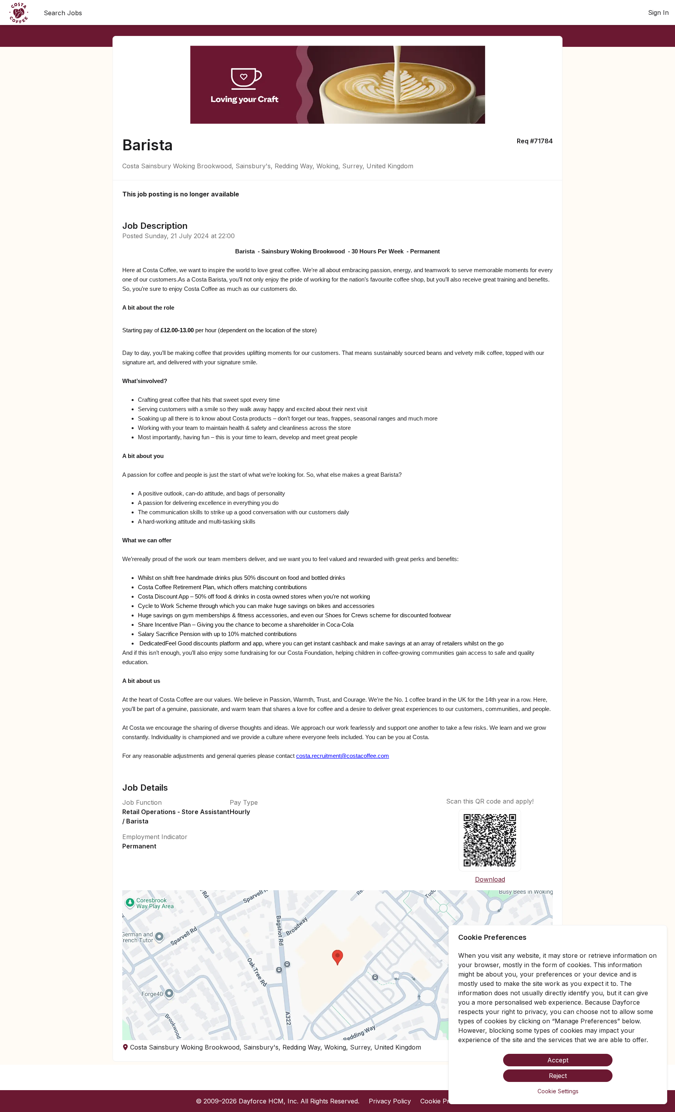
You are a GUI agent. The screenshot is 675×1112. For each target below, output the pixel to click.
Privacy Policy (390, 1101)
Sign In (658, 12)
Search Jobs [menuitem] (63, 13)
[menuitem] (18, 12)
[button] (337, 965)
